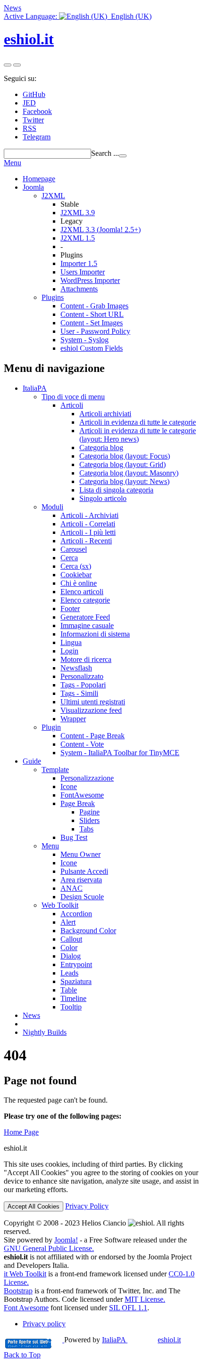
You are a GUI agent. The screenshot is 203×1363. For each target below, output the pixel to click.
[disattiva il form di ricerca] (17, 65)
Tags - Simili (79, 693)
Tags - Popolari (83, 685)
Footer (70, 609)
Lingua (71, 642)
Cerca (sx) (75, 566)
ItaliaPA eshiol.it (141, 1340)
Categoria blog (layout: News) (124, 481)
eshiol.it (29, 39)
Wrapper (73, 719)
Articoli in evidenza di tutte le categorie (137, 422)
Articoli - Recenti (86, 541)
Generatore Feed (85, 617)
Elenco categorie (85, 600)
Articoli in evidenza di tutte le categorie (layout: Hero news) (137, 435)
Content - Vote (82, 744)
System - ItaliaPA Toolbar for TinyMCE (119, 753)
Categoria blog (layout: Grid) (122, 464)
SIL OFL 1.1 (128, 1308)
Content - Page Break (92, 736)
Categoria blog (101, 448)
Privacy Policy (87, 1206)
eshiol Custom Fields (91, 348)
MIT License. (145, 1299)
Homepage (39, 179)
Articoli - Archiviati (89, 515)
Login (69, 651)
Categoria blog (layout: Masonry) (128, 473)
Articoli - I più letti (88, 532)
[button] (78, 16)
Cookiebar (76, 575)
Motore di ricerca (85, 659)
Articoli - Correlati (87, 524)
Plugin (51, 727)
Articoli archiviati (105, 414)
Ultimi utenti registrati (92, 702)
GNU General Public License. (49, 1248)
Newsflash (76, 668)
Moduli (52, 507)
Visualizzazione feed (91, 710)
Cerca (69, 558)
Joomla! (66, 1240)
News (12, 8)
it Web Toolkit (25, 1274)
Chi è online (78, 583)
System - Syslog (84, 340)
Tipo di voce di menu (73, 397)
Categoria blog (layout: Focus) (124, 456)
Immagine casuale (87, 625)
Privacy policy (44, 1324)
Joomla (33, 187)
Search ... (105, 153)
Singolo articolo (103, 498)
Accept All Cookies (33, 1206)
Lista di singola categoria (116, 490)
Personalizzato (81, 676)
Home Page (21, 1132)
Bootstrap (18, 1291)
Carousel (73, 549)
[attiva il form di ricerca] (7, 65)
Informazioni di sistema (95, 634)
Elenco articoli (81, 592)
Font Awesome (26, 1308)
